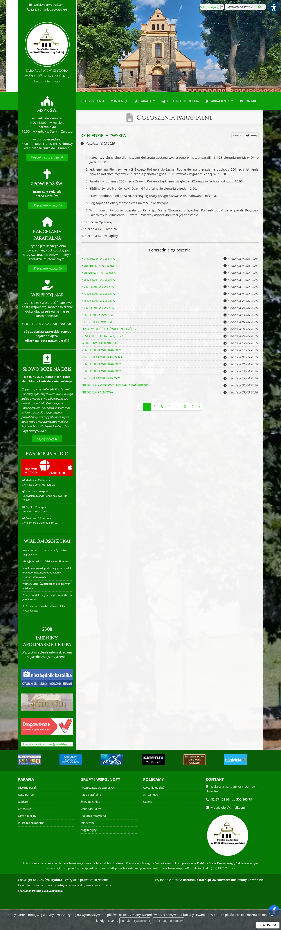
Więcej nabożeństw (45, 157)
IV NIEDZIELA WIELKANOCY (101, 364)
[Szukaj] (260, 7)
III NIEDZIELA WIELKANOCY (101, 371)
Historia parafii (27, 788)
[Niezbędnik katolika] (47, 678)
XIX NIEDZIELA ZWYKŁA (98, 259)
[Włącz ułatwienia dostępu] (273, 7)
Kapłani (23, 802)
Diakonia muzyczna (93, 816)
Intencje (120, 101)
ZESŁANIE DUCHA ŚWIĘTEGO (102, 336)
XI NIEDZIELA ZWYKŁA (97, 315)
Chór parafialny (91, 809)
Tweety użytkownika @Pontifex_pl (47, 744)
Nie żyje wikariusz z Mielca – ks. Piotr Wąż (46, 561)
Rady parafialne (91, 795)
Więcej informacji (45, 205)
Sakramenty (220, 101)
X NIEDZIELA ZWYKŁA (97, 322)
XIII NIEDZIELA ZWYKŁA (98, 301)
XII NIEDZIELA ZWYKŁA (98, 308)
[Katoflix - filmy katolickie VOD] (112, 759)
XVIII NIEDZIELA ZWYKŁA (99, 266)
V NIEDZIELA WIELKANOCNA (102, 357)
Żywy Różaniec (90, 802)
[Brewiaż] (153, 759)
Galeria (147, 802)
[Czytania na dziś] (47, 702)
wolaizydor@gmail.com (48, 5)
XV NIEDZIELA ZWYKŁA (98, 287)
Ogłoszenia (94, 101)
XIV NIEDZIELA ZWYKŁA (98, 294)
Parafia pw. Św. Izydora (47, 75)
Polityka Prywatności (135, 921)
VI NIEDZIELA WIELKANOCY (101, 350)
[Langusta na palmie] (70, 759)
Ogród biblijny (27, 816)
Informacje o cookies (168, 921)
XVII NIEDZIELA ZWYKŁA (99, 273)
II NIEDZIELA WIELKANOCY (101, 378)
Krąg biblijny (89, 830)
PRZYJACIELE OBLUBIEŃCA (98, 788)
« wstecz (238, 135)
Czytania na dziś (153, 788)
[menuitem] (93, 101)
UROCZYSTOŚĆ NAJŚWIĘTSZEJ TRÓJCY (109, 329)
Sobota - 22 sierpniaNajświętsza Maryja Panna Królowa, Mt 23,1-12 (44, 496)
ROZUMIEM (267, 925)
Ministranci (88, 823)
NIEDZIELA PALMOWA (97, 392)
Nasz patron (26, 795)
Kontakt (250, 101)
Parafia (145, 101)
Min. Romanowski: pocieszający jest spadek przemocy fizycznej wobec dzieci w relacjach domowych (47, 572)
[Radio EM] (235, 759)
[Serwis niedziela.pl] (194, 759)
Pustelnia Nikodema (182, 101)
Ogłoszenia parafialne (175, 118)
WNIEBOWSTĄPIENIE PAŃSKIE (103, 343)
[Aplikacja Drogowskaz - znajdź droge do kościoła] (47, 726)
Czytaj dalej (45, 439)
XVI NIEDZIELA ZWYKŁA (98, 280)
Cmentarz (24, 809)
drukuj (253, 135)
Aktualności (150, 795)
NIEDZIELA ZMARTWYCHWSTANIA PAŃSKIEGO (115, 385)
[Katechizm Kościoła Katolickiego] (29, 759)
